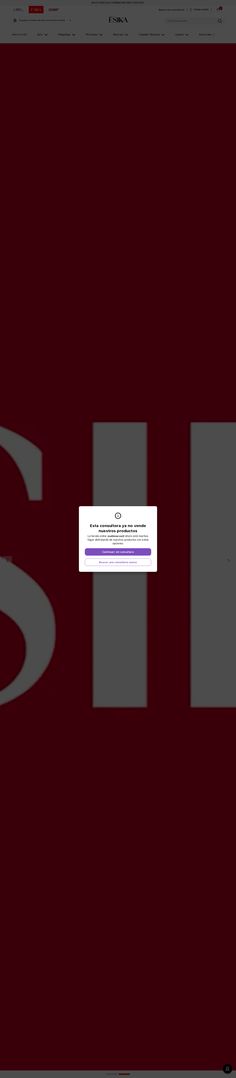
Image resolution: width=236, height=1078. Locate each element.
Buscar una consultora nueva (118, 562)
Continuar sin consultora (118, 552)
